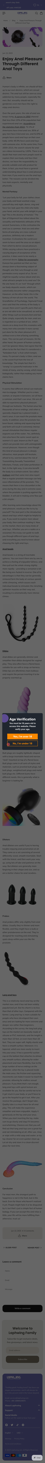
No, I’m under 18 (22, 743)
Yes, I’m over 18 (22, 736)
